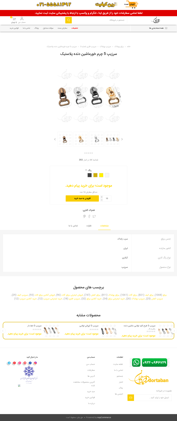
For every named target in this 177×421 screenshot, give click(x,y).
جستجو (68, 20)
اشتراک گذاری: (88, 210)
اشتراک (130, 397)
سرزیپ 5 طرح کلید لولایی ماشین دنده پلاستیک (139, 327)
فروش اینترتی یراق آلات (72, 295)
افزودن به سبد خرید (82, 198)
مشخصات (104, 226)
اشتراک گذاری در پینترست (84, 216)
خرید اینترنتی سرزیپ (52, 299)
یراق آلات (132, 295)
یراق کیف (149, 295)
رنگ (89, 170)
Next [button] (55, 139)
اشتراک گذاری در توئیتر (94, 216)
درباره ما (91, 403)
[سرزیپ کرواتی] (108, 330)
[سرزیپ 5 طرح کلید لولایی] (165, 330)
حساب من (22, 22)
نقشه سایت (118, 364)
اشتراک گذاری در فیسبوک (89, 216)
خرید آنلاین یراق (94, 299)
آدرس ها (91, 376)
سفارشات (91, 370)
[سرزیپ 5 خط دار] (51, 330)
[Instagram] (35, 363)
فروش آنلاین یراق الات (44, 295)
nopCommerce (104, 417)
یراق (165, 295)
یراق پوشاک (113, 295)
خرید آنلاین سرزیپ (28, 299)
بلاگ (121, 388)
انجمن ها (119, 394)
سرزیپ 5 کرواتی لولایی (88, 326)
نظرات (89, 226)
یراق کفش (95, 295)
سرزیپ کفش (157, 299)
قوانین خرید (90, 397)
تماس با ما (73, 226)
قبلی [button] (174, 330)
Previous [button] (121, 139)
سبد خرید (91, 391)
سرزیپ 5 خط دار (34, 326)
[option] (112, 139)
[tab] (104, 226)
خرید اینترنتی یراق (116, 299)
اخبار (121, 382)
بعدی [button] (3, 330)
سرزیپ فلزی (74, 299)
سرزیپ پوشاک (138, 299)
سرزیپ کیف (22, 295)
